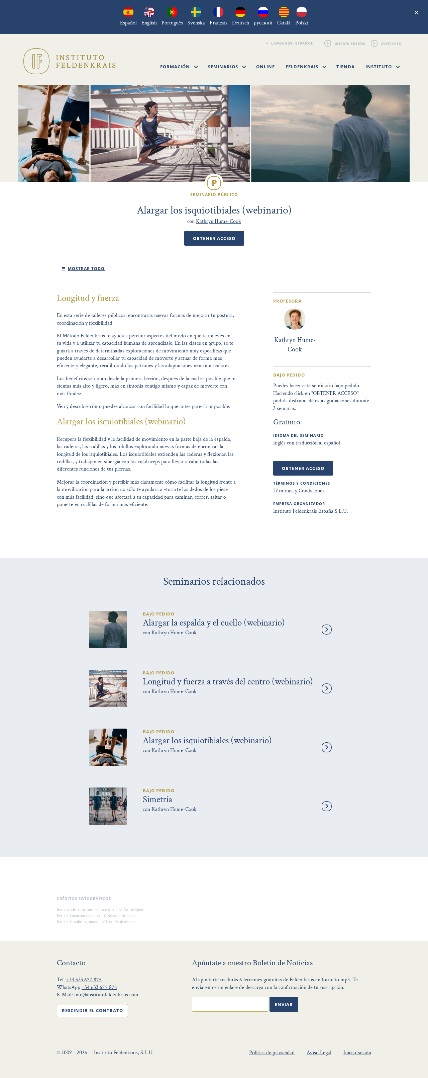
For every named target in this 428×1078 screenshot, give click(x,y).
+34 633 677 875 (84, 979)
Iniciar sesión (350, 43)
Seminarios (223, 67)
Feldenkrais (303, 67)
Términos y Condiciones (298, 490)
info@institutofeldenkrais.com (106, 994)
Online (265, 67)
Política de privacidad (272, 1052)
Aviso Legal (319, 1052)
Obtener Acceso (214, 238)
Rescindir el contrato (92, 1010)
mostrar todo (86, 268)
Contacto (392, 43)
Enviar (284, 1004)
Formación (175, 67)
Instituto (379, 67)
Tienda (345, 67)
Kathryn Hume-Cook (218, 221)
